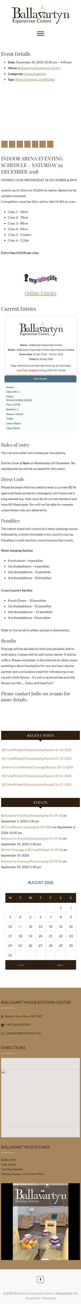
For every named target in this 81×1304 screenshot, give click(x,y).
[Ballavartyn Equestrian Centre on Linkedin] (35, 144)
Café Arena (8, 1164)
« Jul (20, 965)
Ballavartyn (8, 1160)
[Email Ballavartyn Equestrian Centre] (50, 144)
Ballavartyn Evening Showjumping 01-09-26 (31, 815)
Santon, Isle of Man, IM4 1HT (23, 1016)
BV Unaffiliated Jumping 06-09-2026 (26, 827)
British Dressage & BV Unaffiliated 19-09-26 (32, 850)
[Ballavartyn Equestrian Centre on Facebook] (4, 144)
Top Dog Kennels (12, 1169)
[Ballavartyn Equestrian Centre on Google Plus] (20, 144)
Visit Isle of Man (33, 1174)
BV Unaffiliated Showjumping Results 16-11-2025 (37, 784)
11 (20, 926)
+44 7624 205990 (17, 1024)
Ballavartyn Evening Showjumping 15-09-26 (31, 838)
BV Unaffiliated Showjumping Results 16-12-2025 (37, 750)
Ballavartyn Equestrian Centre (39, 68)
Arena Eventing (35, 74)
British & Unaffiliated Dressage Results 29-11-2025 (37, 767)
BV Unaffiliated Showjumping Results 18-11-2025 (37, 776)
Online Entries (40, 293)
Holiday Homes (11, 1174)
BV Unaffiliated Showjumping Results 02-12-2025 (37, 758)
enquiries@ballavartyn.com (23, 1033)
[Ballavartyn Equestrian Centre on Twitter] (12, 144)
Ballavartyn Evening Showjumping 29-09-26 (31, 861)
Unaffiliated (46, 79)
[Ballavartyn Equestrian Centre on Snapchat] (42, 144)
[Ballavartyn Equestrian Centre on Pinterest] (27, 144)
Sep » (60, 965)
